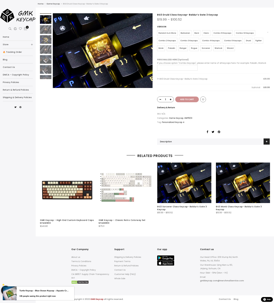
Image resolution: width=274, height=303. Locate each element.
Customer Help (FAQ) (125, 274)
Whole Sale (119, 278)
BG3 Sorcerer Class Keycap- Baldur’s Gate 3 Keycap (182, 208)
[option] (103, 50)
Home (41, 3)
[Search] (10, 29)
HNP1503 (188, 118)
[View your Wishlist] (20, 29)
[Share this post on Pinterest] (219, 132)
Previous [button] (60, 50)
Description (166, 141)
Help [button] (269, 299)
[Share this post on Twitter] (213, 132)
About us (75, 257)
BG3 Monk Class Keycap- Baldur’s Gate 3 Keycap (239, 208)
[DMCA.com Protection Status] (80, 282)
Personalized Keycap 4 (173, 122)
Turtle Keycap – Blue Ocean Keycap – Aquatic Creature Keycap (44, 290)
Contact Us (120, 269)
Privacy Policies (78, 265)
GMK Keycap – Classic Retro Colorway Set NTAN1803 (122, 221)
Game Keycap (53, 3)
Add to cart (187, 99)
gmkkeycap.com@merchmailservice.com (222, 280)
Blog (236, 299)
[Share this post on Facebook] (207, 132)
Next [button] (147, 50)
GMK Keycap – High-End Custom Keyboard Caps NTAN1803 (67, 221)
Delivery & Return (166, 107)
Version (161, 26)
